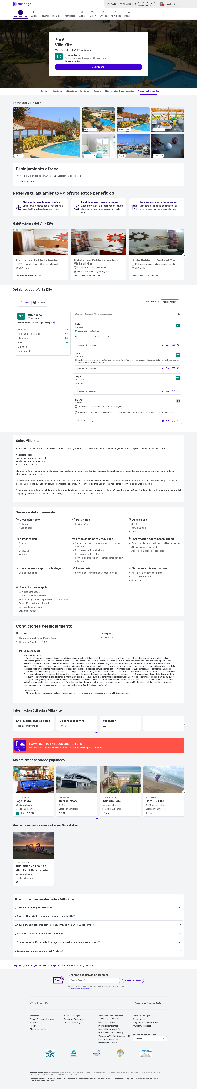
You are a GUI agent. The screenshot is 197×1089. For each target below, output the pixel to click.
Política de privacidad (107, 1022)
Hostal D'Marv (68, 801)
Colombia (88, 1072)
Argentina (64, 1072)
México (131, 1072)
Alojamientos (20, 16)
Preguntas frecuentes (74, 1019)
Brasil (77, 1072)
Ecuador (56, 1072)
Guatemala (115, 1072)
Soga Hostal (23, 801)
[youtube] (46, 1003)
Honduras (124, 1072)
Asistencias (116, 16)
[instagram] (36, 1003)
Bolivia (71, 1072)
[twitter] (41, 1003)
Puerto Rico (34, 1074)
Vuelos (34, 16)
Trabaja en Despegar (73, 1022)
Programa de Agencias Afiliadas (146, 1022)
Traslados (128, 16)
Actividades (70, 16)
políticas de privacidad (80, 988)
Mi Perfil (33, 1026)
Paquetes (45, 16)
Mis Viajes (34, 1022)
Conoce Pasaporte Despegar (42, 1019)
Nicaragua (138, 1072)
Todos (26, 303)
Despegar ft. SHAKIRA (107, 1043)
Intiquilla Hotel (112, 801)
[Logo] (23, 4)
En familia (42, 303)
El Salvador (105, 1072)
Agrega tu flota (139, 1019)
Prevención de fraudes (108, 1039)
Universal (104, 16)
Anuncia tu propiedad (142, 1026)
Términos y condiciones (108, 1019)
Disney (93, 16)
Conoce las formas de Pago (110, 1029)
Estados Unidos (63, 1074)
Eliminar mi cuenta (38, 1029)
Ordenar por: (153, 302)
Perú (160, 1072)
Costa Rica (96, 1072)
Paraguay (153, 1072)
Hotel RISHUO (155, 801)
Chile (82, 1072)
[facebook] (31, 1003)
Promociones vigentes (108, 1026)
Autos (82, 16)
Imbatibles (57, 16)
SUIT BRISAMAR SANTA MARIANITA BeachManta (32, 868)
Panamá (146, 1072)
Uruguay (73, 1074)
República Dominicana (48, 1074)
